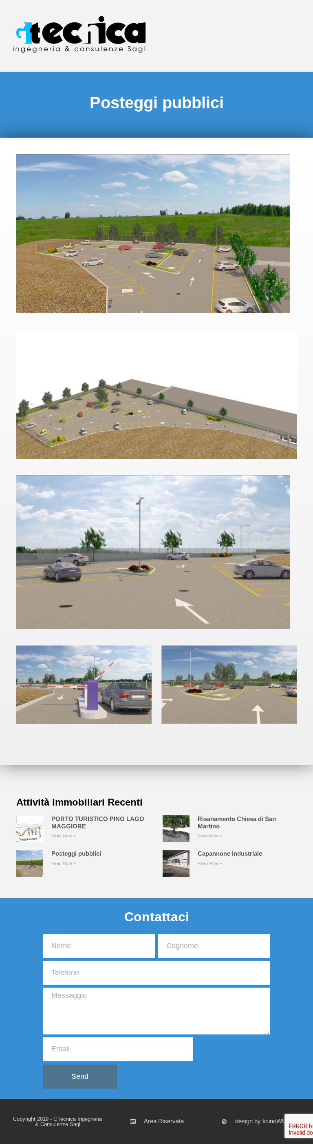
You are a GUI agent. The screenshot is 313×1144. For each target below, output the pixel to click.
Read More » (63, 836)
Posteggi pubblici (76, 853)
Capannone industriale (230, 853)
